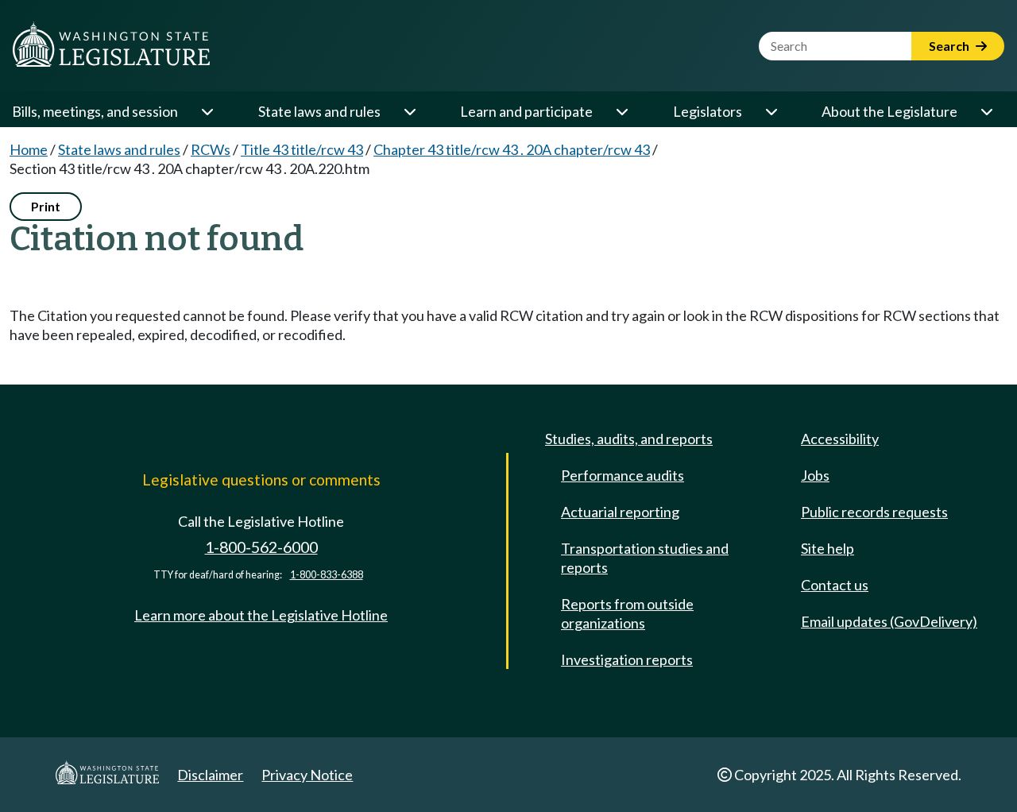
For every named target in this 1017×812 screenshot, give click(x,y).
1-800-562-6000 (261, 547)
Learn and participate (526, 111)
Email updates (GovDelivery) (889, 621)
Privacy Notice (307, 774)
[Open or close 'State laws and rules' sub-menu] (409, 111)
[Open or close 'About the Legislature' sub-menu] (986, 111)
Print (45, 206)
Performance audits (622, 475)
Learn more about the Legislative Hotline (261, 615)
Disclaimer (210, 774)
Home (29, 149)
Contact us (834, 585)
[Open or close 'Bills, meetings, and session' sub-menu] (206, 111)
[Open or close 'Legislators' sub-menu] (771, 111)
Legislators (707, 111)
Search (950, 45)
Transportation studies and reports (645, 557)
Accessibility (840, 438)
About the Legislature (889, 111)
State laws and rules (319, 111)
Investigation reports (627, 659)
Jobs (815, 475)
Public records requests (874, 511)
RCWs (210, 149)
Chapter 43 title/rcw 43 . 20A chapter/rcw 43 (511, 149)
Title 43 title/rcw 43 (302, 149)
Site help (827, 548)
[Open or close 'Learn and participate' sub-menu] (621, 111)
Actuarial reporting (620, 511)
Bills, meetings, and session (95, 111)
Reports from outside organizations (627, 613)
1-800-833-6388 (326, 575)
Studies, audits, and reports (629, 438)
